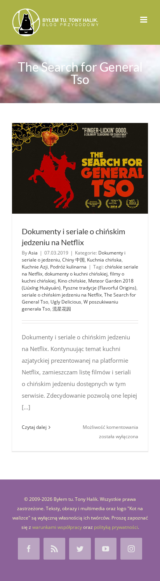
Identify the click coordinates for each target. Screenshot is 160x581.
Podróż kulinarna (68, 266)
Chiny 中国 (73, 259)
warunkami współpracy (57, 527)
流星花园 (61, 308)
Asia (33, 252)
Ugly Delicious (65, 301)
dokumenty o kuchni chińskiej (76, 273)
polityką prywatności (116, 527)
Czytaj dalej (34, 427)
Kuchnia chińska (104, 259)
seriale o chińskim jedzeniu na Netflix (62, 294)
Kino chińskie (72, 280)
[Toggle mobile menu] (144, 20)
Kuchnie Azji (35, 266)
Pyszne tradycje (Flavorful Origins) (99, 287)
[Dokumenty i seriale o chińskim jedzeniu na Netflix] (80, 168)
